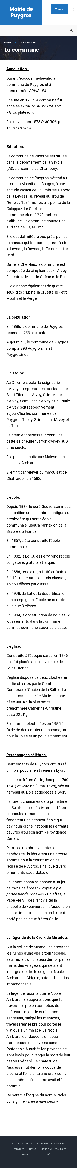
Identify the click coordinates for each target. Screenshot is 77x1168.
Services (19, 1149)
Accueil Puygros (21, 1143)
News (32, 1149)
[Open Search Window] (70, 30)
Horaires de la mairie (50, 1143)
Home (8, 42)
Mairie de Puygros (21, 12)
